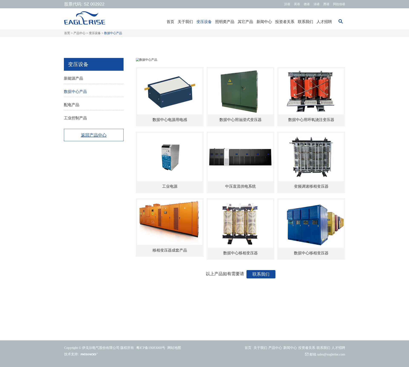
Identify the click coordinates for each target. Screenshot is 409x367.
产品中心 (79, 33)
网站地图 (174, 348)
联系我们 (305, 22)
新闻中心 (264, 22)
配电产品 (71, 105)
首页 (170, 22)
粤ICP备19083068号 (150, 348)
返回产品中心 (94, 135)
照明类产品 (224, 22)
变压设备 (204, 22)
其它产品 (245, 22)
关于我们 (185, 22)
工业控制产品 (75, 118)
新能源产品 (73, 78)
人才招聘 (324, 22)
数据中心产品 (113, 33)
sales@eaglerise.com (331, 354)
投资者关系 (284, 22)
